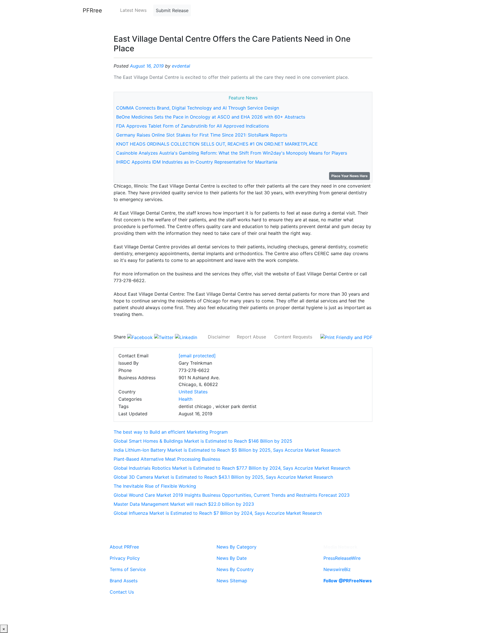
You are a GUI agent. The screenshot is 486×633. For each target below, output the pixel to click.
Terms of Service (128, 569)
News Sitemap (232, 580)
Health (185, 399)
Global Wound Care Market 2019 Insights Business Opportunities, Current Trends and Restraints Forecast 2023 (232, 495)
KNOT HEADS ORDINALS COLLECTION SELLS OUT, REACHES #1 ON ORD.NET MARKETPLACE (217, 144)
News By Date (232, 558)
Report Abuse (251, 337)
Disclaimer (219, 337)
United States (193, 391)
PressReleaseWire (342, 558)
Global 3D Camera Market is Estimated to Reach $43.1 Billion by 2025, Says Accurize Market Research (223, 477)
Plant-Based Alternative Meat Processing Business (167, 459)
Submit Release (172, 10)
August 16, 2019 (147, 66)
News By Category (236, 547)
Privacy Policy (125, 558)
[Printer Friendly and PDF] (346, 337)
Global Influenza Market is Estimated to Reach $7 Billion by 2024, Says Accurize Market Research (218, 513)
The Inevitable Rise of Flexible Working (155, 486)
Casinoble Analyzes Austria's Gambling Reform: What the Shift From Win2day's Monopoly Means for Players (231, 153)
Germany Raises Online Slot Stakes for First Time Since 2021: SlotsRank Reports (201, 135)
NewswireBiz (337, 569)
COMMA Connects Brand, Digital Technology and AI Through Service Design (197, 108)
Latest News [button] (133, 10)
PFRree (92, 10)
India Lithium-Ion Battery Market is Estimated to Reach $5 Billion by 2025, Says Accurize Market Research (227, 450)
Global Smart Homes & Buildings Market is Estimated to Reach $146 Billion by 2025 (203, 441)
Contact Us (122, 592)
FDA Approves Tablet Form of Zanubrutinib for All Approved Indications (192, 126)
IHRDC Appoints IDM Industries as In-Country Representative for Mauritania (196, 162)
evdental (181, 66)
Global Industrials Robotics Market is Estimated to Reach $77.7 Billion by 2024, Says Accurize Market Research (232, 468)
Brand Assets (124, 580)
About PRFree (124, 547)
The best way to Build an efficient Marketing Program (171, 432)
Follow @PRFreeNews (347, 580)
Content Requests (293, 337)
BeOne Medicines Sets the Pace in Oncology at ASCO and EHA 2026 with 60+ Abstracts (210, 117)
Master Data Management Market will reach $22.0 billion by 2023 (184, 504)
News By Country (235, 569)
